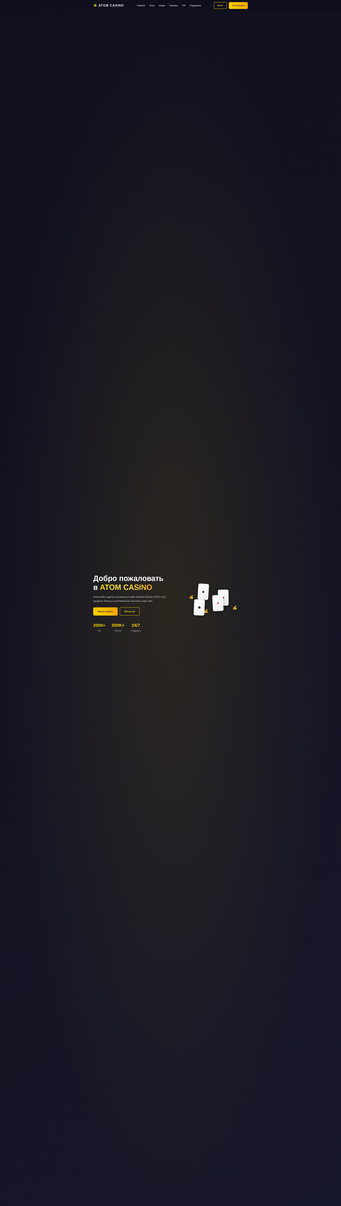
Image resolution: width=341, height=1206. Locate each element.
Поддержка (195, 5)
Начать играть (105, 611)
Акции (162, 5)
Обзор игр (129, 611)
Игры (152, 5)
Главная (141, 5)
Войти (220, 5)
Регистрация (238, 5)
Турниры (173, 5)
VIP (184, 5)
